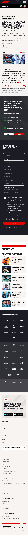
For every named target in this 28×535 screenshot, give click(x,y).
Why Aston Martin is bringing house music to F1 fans (18, 277)
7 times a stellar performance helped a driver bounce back (17, 286)
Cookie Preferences (7, 493)
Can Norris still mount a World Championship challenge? (18, 261)
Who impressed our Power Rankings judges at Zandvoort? (18, 302)
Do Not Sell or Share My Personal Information (13, 483)
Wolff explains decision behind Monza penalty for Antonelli (18, 269)
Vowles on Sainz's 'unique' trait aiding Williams (17, 294)
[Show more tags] (14, 19)
